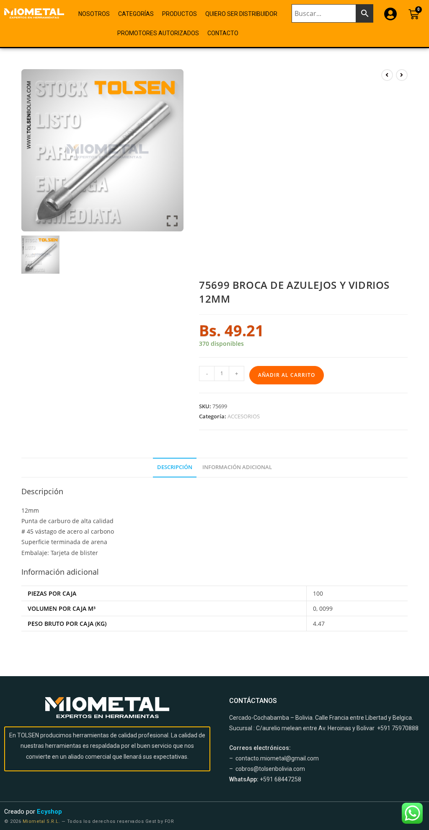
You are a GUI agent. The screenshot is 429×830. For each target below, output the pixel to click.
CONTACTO (222, 33)
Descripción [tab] (174, 467)
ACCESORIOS (243, 416)
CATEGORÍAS (136, 13)
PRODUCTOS (179, 13)
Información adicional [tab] (237, 467)
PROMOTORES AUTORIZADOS (158, 33)
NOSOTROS (94, 13)
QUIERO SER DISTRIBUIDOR (241, 13)
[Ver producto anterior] (387, 75)
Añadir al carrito (286, 375)
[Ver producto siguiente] (402, 75)
